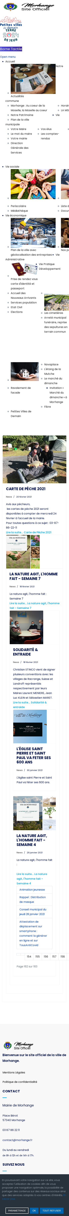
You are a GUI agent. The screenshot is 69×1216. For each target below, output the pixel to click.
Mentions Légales (14, 1072)
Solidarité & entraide (25, 652)
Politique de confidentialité (20, 1082)
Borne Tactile (11, 49)
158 (63, 957)
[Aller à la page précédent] (23, 954)
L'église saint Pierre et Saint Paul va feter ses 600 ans (34, 755)
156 (46, 957)
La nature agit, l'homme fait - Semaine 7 (34, 576)
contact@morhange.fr (17, 1140)
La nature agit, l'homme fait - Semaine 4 (32, 840)
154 (29, 957)
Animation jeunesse (32, 890)
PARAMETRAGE (17, 1210)
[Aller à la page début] (18, 954)
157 (54, 957)
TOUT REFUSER (52, 1210)
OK (34, 1210)
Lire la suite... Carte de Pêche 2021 (28, 532)
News (9, 496)
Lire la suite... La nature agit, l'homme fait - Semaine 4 (32, 878)
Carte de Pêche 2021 (25, 488)
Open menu (8, 57)
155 (38, 957)
